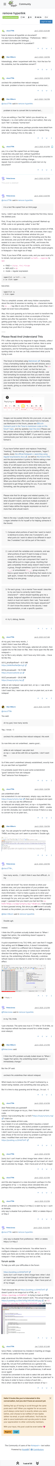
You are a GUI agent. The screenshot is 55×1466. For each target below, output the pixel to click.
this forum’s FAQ (43, 457)
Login (16, 1432)
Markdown (33, 361)
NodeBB (25, 1449)
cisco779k (10, 31)
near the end (34, 429)
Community (25, 4)
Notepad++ (36, 1445)
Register (8, 1432)
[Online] (4, 57)
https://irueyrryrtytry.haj (12, 680)
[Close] (50, 1398)
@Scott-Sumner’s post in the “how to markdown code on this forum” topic (25, 426)
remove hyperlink (25, 103)
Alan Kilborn (11, 57)
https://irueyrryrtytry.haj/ (12, 799)
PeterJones (10, 178)
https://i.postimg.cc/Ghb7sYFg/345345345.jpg (21, 1300)
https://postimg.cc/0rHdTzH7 (14, 1140)
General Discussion (11, 17)
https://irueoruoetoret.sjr (12, 673)
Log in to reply (46, 22)
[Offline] (4, 31)
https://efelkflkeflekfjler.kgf (13, 665)
